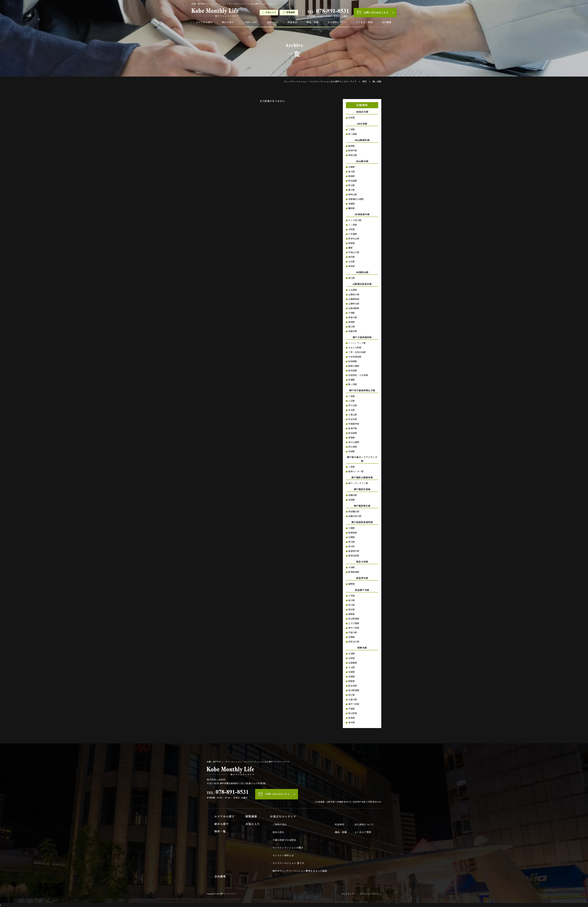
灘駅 (350, 248)
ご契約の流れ (250, 22)
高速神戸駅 (353, 551)
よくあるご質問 (364, 22)
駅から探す (228, 22)
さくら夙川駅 (355, 220)
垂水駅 (351, 172)
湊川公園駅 (353, 442)
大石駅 (351, 667)
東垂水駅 (352, 317)
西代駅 (351, 542)
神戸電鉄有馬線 (362, 489)
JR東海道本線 (362, 214)
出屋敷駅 (352, 663)
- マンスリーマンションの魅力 (287, 848)
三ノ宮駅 (352, 225)
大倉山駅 (352, 415)
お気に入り (270, 12)
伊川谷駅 (352, 405)
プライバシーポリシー (370, 894)
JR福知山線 (362, 272)
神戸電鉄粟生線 (362, 506)
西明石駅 (352, 155)
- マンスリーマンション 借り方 (287, 863)
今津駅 (351, 567)
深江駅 (351, 695)
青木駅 (351, 722)
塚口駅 (351, 278)
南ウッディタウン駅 (358, 483)
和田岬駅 (352, 361)
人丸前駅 (352, 290)
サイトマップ (348, 894)
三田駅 (351, 129)
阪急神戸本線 (362, 590)
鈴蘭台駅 (352, 495)
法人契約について (337, 22)
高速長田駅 (353, 556)
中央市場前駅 (355, 357)
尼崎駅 (351, 672)
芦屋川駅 (352, 632)
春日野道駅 (353, 619)
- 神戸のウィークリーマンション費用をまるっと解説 (299, 871)
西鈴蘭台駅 (353, 512)
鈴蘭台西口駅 (355, 516)
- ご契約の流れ (279, 824)
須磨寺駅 (352, 331)
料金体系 (292, 22)
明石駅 (351, 185)
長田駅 (351, 451)
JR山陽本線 (362, 161)
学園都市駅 (353, 424)
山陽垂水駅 (353, 294)
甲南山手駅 (353, 252)
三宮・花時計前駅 (357, 352)
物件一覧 (220, 831)
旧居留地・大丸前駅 (358, 375)
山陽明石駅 (353, 304)
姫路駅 (351, 146)
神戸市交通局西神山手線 (362, 390)
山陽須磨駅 (353, 308)
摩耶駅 (351, 243)
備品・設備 (312, 22)
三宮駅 (351, 396)
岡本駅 (351, 609)
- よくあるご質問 (362, 832)
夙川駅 (351, 605)
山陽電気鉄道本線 (362, 284)
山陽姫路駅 (353, 299)
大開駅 (351, 528)
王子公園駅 (353, 623)
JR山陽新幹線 (362, 140)
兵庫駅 (351, 167)
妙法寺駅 (352, 419)
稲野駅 (351, 584)
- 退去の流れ (277, 832)
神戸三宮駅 (353, 628)
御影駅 (351, 614)
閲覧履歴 (290, 12)
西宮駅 (351, 266)
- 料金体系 (338, 824)
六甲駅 (351, 596)
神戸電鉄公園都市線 (362, 477)
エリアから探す (204, 22)
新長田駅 (352, 181)
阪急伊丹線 (362, 578)
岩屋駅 (351, 677)
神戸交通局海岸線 (362, 337)
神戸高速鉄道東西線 (362, 522)
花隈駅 (351, 537)
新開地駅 (352, 533)
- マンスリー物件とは (282, 855)
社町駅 (351, 118)
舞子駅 (351, 190)
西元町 (351, 546)
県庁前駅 (352, 447)
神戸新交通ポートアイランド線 (362, 459)
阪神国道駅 (353, 572)
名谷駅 (351, 410)
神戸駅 (351, 257)
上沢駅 (351, 401)
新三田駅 (352, 134)
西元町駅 (352, 713)
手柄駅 (351, 313)
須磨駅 (351, 204)
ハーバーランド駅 (357, 343)
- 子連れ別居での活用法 (283, 840)
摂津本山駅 (353, 239)
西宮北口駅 (353, 642)
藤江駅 (351, 327)
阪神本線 (362, 648)
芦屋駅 (351, 709)
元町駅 (351, 229)
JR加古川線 (362, 112)
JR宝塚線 (362, 124)
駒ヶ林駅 (352, 384)
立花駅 (351, 262)
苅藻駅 (351, 380)
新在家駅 (352, 686)
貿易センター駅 (356, 471)
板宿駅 (351, 322)
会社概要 (386, 22)
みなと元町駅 (355, 348)
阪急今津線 (362, 562)
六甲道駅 (352, 234)
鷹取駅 (351, 208)
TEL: (328, 11)
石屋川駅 (352, 700)
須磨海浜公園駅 (356, 199)
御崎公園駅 (353, 366)
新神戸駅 (352, 151)
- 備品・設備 (340, 832)
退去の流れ (273, 22)
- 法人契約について (363, 824)
